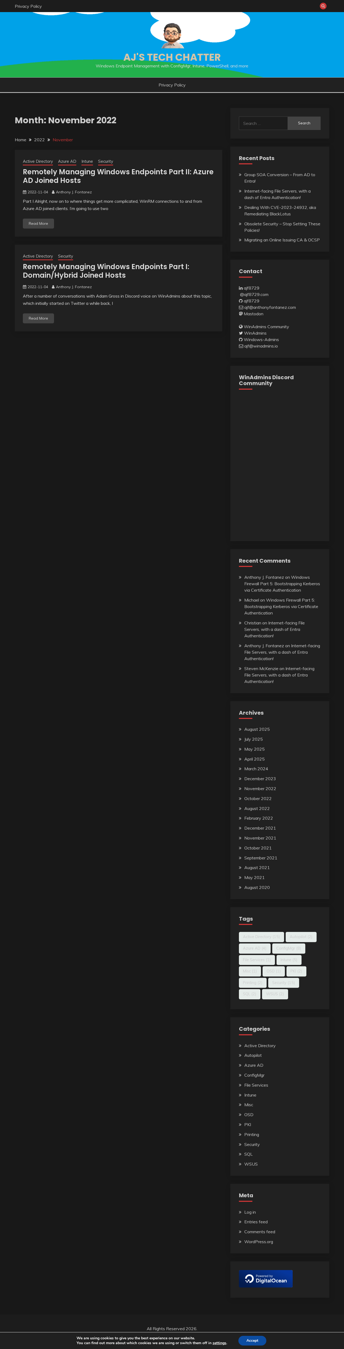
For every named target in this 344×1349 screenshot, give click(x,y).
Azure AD (67, 161)
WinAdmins (255, 333)
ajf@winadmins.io (261, 346)
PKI (296, 971)
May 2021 (254, 877)
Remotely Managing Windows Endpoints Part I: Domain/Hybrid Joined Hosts (106, 271)
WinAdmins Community (266, 326)
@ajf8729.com (254, 294)
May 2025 (254, 749)
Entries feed (256, 1221)
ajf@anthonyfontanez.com (270, 307)
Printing (253, 982)
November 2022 (260, 788)
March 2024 (256, 768)
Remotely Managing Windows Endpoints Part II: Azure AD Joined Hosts (118, 176)
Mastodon (253, 313)
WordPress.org (258, 1241)
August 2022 (257, 808)
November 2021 (260, 838)
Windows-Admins (261, 339)
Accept (252, 1340)
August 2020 (257, 887)
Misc (250, 971)
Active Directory (38, 161)
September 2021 (260, 857)
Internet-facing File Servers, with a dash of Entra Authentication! (274, 629)
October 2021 (258, 848)
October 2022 (258, 798)
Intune (87, 161)
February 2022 (258, 818)
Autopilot (301, 936)
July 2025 (253, 739)
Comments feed (259, 1231)
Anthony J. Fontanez (74, 192)
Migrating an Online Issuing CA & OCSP (282, 240)
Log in (250, 1212)
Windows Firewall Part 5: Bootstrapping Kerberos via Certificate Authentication (282, 583)
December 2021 (260, 828)
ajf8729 (251, 288)
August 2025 (257, 729)
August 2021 (257, 867)
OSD (274, 971)
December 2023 (260, 778)
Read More (38, 223)
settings (219, 1343)
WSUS (275, 994)
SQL (249, 994)
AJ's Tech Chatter (172, 57)
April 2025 (254, 759)
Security (105, 161)
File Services (257, 959)
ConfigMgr (288, 948)
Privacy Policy (28, 6)
